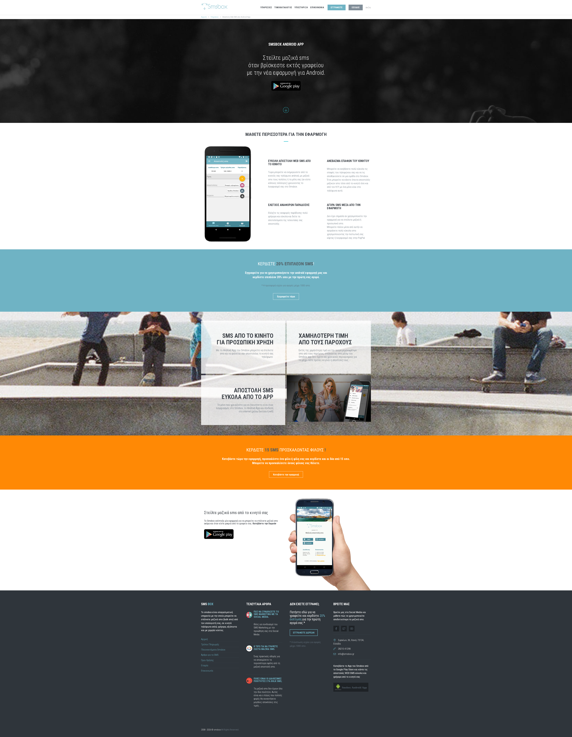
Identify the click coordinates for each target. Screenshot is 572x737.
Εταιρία (204, 665)
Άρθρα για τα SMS (210, 654)
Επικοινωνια (317, 7)
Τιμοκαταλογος (283, 7)
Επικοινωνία (207, 670)
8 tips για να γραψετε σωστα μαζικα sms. (266, 648)
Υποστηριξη (301, 7)
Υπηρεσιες (266, 7)
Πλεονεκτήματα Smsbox (213, 649)
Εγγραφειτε (336, 7)
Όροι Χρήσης (207, 660)
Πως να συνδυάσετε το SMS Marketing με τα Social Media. (266, 614)
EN (367, 8)
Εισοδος (356, 7)
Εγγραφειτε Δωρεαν (303, 632)
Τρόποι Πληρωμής (210, 644)
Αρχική (204, 17)
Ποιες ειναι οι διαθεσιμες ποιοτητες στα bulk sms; (268, 680)
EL (370, 8)
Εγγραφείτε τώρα (286, 296)
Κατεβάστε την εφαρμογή (286, 474)
